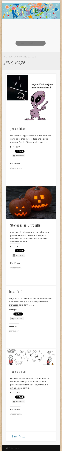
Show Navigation (49, 27)
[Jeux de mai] (31, 357)
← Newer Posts (17, 436)
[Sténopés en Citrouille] (31, 202)
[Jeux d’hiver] (31, 98)
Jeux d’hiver (18, 128)
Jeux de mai (18, 371)
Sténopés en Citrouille (25, 225)
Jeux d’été (15, 291)
